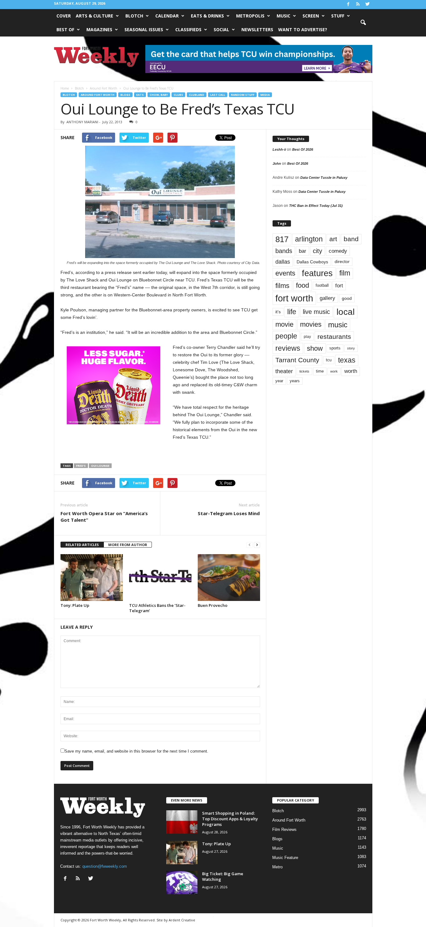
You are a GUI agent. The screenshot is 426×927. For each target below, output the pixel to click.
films (282, 286)
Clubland (196, 95)
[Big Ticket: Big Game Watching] (181, 882)
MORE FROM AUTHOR (127, 544)
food (302, 285)
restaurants (334, 336)
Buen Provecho (212, 605)
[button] (363, 23)
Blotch (134, 16)
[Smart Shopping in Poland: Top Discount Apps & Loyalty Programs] (181, 822)
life (291, 312)
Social (221, 29)
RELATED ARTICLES (82, 544)
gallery (327, 298)
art (333, 239)
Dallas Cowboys (312, 261)
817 (281, 239)
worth (350, 371)
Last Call (217, 95)
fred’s (81, 466)
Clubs (178, 95)
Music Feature (285, 857)
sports (335, 348)
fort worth (294, 298)
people (286, 336)
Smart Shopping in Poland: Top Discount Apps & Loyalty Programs (230, 818)
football (322, 285)
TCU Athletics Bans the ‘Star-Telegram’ (157, 608)
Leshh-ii (279, 149)
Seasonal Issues (143, 29)
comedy (338, 251)
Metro (277, 867)
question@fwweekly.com (104, 866)
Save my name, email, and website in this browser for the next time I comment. (136, 751)
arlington (309, 239)
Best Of (65, 29)
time (320, 371)
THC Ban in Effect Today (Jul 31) (316, 205)
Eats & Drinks (207, 16)
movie (284, 324)
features (317, 273)
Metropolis (250, 16)
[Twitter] (367, 4)
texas (347, 360)
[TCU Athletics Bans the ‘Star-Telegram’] (160, 577)
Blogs (125, 95)
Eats (140, 95)
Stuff (337, 16)
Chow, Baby (159, 95)
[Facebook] (348, 4)
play (307, 336)
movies (311, 324)
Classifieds (188, 29)
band (351, 238)
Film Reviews (284, 829)
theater (284, 371)
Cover (63, 16)
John (277, 163)
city (317, 250)
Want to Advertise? (302, 29)
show (315, 348)
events (285, 273)
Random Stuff (242, 95)
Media (265, 95)
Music (283, 16)
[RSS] (358, 4)
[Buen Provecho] (229, 577)
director (342, 261)
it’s (278, 312)
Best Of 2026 (302, 149)
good (347, 298)
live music (316, 311)
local (345, 312)
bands (283, 250)
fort (339, 286)
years (295, 380)
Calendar (167, 16)
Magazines (99, 29)
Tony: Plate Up (75, 605)
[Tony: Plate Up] (92, 577)
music (337, 324)
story (351, 348)
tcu (329, 360)
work (334, 371)
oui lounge (100, 466)
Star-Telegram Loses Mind (229, 513)
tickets (304, 371)
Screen (311, 16)
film (344, 273)
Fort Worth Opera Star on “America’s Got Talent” (104, 516)
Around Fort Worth (97, 95)
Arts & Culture (94, 16)
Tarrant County (297, 359)
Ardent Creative (182, 920)
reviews (287, 348)
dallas (282, 261)
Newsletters (257, 29)
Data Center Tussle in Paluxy (323, 177)
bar (302, 251)
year (279, 381)
